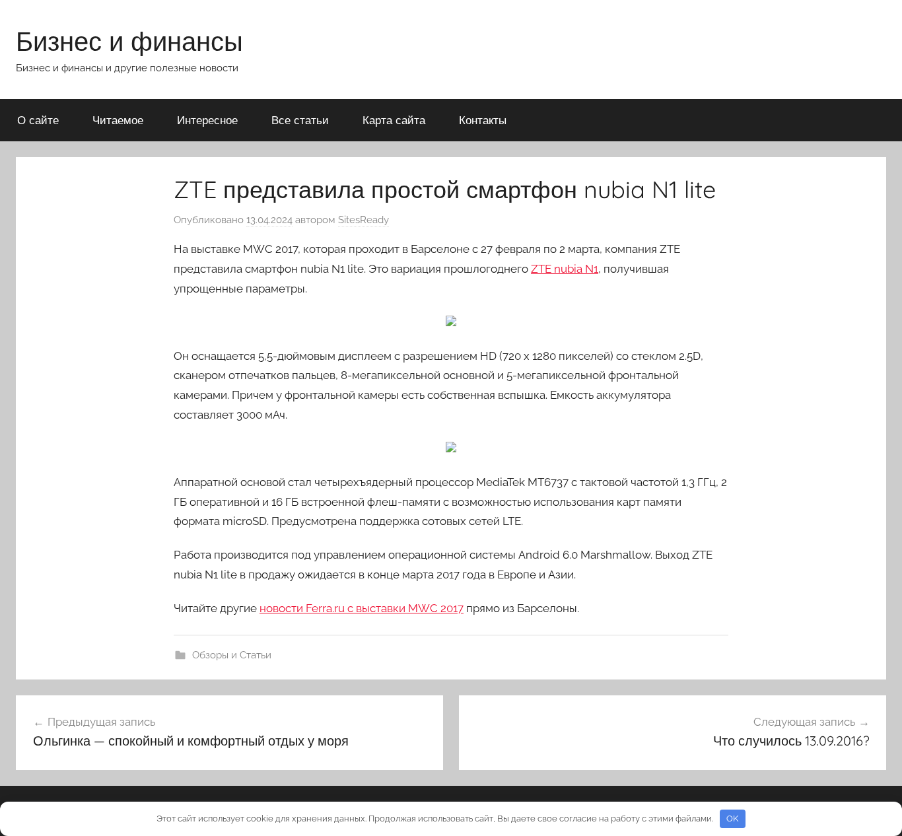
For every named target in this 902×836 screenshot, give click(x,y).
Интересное (207, 120)
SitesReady (363, 220)
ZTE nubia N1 (564, 268)
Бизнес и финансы (129, 40)
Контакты (482, 120)
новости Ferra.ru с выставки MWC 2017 (362, 608)
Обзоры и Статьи (231, 655)
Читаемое (117, 120)
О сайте (38, 120)
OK (732, 818)
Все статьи (300, 120)
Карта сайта (394, 120)
